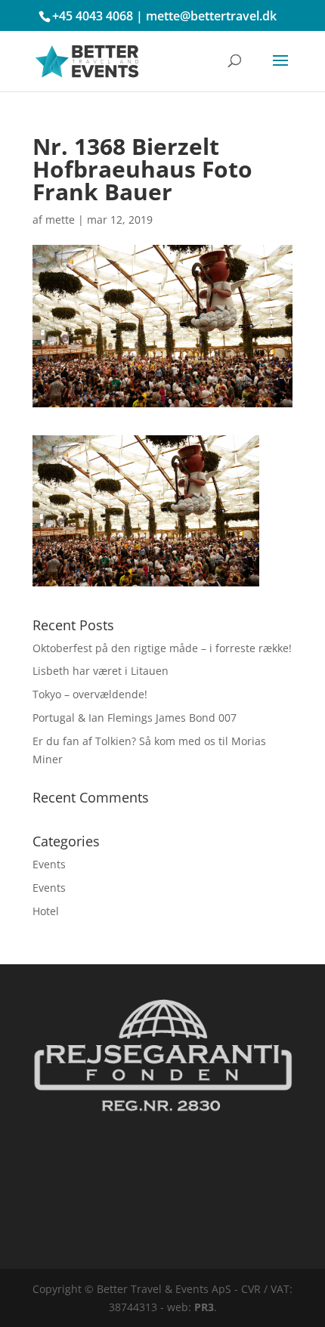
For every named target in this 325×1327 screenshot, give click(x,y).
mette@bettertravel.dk (211, 16)
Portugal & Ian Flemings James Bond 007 (134, 717)
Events (49, 864)
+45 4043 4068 (92, 16)
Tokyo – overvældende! (89, 694)
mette (60, 219)
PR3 (204, 1307)
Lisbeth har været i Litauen (100, 671)
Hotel (45, 911)
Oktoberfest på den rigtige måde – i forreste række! (162, 648)
